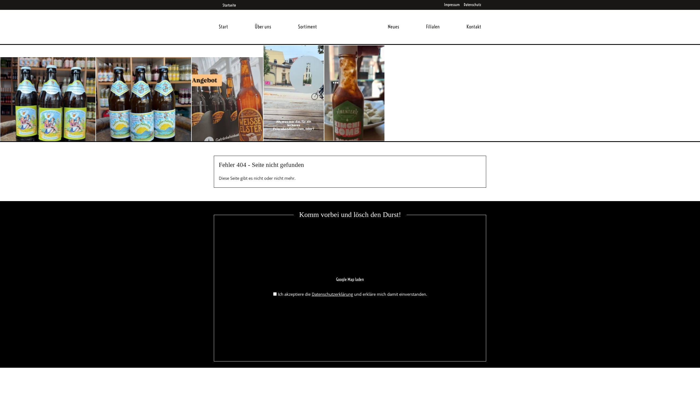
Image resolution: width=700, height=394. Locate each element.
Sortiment (307, 27)
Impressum (452, 4)
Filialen (433, 27)
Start (223, 27)
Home (352, 20)
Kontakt (473, 27)
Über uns (263, 27)
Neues (393, 27)
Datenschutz (472, 4)
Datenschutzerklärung (332, 294)
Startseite (229, 5)
